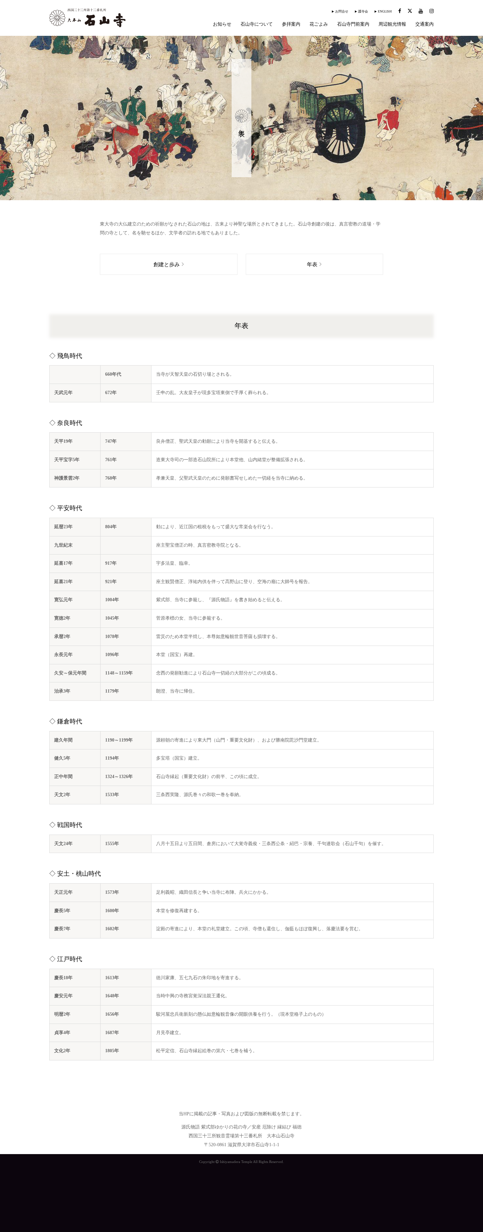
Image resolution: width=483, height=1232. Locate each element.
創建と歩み (166, 264)
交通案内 (424, 24)
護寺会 (363, 11)
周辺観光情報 (392, 24)
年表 (312, 264)
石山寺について (257, 24)
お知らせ (222, 24)
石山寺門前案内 (353, 24)
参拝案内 (291, 24)
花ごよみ (319, 24)
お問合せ (341, 11)
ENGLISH (385, 11)
